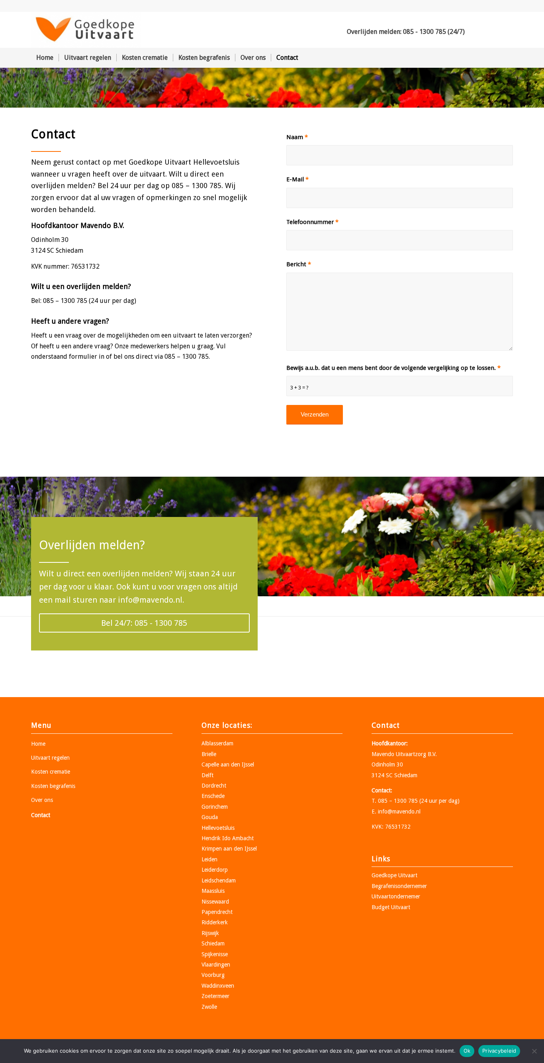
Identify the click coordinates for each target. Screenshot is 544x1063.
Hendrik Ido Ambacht (228, 838)
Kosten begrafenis (53, 786)
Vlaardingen (216, 964)
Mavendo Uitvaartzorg (399, 754)
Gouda (210, 817)
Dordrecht (214, 785)
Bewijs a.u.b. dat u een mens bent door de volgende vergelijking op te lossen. (393, 367)
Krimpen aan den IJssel (229, 848)
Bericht (298, 264)
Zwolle (209, 1007)
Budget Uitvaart (391, 907)
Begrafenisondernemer (399, 886)
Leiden (209, 859)
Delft (207, 775)
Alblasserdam (217, 743)
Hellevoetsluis (218, 828)
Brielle (209, 754)
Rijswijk (210, 933)
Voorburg (213, 975)
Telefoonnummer (312, 222)
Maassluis (213, 891)
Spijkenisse (215, 954)
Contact (40, 815)
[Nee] (534, 1051)
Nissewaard (215, 901)
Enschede (213, 796)
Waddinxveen (218, 985)
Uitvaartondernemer (396, 896)
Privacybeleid (499, 1050)
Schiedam (213, 943)
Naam (297, 137)
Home (38, 744)
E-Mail (297, 179)
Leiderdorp (215, 870)
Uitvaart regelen (50, 758)
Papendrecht (217, 912)
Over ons (42, 800)
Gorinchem (215, 807)
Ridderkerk (215, 922)
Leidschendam (219, 880)
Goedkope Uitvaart (394, 875)
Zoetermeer (215, 996)
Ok (467, 1050)
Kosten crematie (50, 771)
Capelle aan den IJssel (228, 764)
